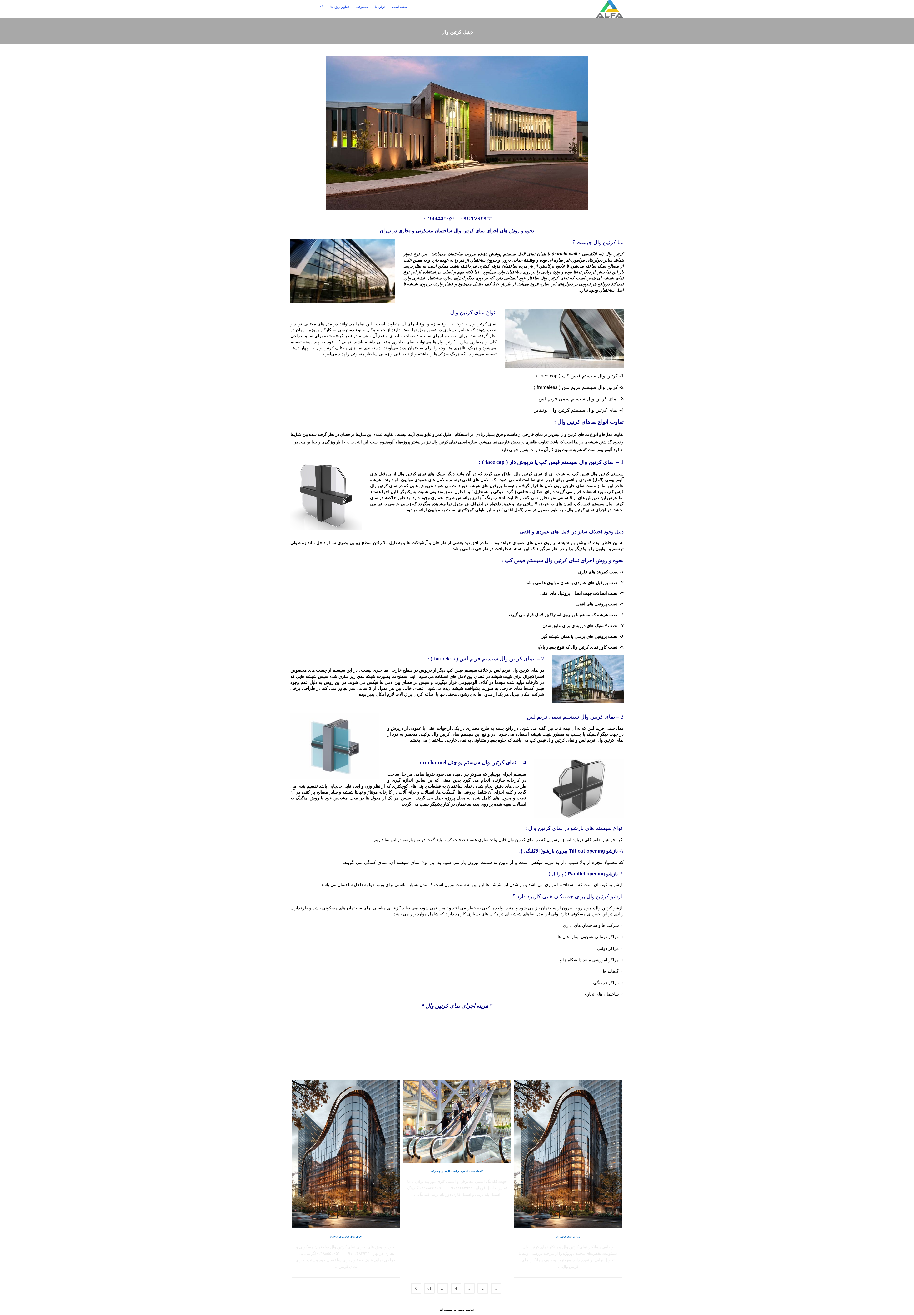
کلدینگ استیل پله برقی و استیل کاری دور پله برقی (457, 1171)
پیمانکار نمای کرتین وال (568, 1236)
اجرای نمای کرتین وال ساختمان (346, 1236)
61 (429, 1288)
